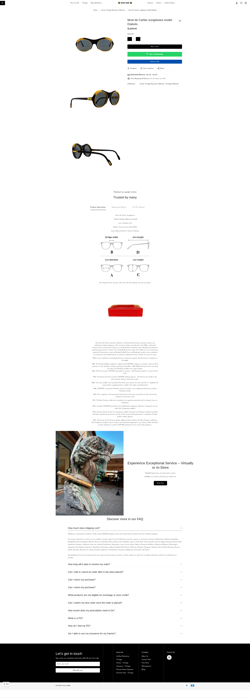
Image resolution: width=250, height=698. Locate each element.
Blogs (144, 669)
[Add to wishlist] (180, 21)
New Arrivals (74, 3)
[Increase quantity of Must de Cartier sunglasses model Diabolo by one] (138, 39)
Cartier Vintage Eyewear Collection (113, 10)
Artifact (158, 3)
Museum (150, 3)
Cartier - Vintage (122, 663)
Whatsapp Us (146, 666)
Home (95, 10)
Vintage (85, 3)
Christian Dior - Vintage (124, 673)
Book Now (160, 483)
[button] (245, 3)
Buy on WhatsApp (156, 54)
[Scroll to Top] (246, 686)
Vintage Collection (172, 84)
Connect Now (146, 659)
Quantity (130, 34)
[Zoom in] (119, 22)
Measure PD (154, 61)
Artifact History (169, 3)
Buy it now (154, 46)
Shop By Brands (96, 3)
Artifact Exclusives (122, 656)
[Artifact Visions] (125, 3)
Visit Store (145, 663)
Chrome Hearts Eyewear (124, 669)
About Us (145, 656)
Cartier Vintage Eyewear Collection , (152, 84)
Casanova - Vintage (123, 666)
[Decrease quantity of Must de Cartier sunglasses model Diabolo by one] (129, 39)
